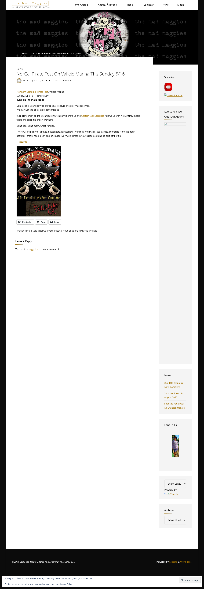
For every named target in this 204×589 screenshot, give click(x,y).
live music (31, 230)
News (25, 53)
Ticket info (22, 141)
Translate (175, 494)
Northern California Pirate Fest (32, 91)
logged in (33, 249)
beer (21, 230)
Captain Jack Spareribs (92, 115)
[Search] (190, 4)
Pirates (84, 230)
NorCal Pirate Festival (50, 230)
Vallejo (93, 230)
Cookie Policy (66, 584)
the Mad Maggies (31, 3)
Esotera (173, 561)
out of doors (71, 230)
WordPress (186, 561)
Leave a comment (61, 80)
